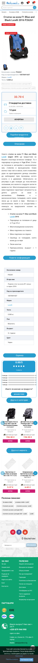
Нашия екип (6, 567)
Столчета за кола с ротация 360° (13, 510)
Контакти (5, 586)
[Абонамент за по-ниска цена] (16, 128)
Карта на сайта (7, 579)
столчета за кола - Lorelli (24, 506)
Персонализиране (12, 659)
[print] (11, 128)
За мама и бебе (14, 12)
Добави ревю (19, 394)
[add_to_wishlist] (6, 128)
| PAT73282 (10, 473)
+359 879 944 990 (18, 629)
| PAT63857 (10, 424)
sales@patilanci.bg (21, 643)
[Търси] (34, 7)
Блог (3, 583)
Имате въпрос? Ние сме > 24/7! (21, 625)
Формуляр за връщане (27, 599)
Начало (4, 12)
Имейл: (18, 643)
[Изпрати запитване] (21, 128)
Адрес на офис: (15, 633)
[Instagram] (13, 532)
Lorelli (9, 77)
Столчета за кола (27, 12)
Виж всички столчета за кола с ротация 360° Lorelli (18, 88)
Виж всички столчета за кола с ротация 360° (16, 84)
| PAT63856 (28, 424)
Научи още (19, 656)
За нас (4, 564)
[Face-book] (19, 532)
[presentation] (35, 423)
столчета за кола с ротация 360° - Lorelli (15, 514)
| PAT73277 (27, 474)
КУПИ (10, 441)
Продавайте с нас (8, 570)
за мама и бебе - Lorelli (22, 502)
